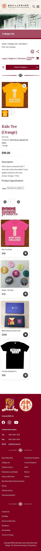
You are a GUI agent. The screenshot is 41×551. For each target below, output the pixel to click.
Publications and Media (10, 472)
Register (12, 58)
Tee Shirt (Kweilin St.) (9, 371)
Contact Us (5, 512)
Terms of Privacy (7, 535)
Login (4, 58)
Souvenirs (23, 44)
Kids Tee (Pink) (7, 249)
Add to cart (8, 210)
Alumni (26, 472)
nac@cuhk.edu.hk (14, 444)
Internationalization (8, 495)
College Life (12, 44)
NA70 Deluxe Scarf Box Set (11, 331)
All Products (14, 140)
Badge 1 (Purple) (7, 290)
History (4, 486)
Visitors (27, 476)
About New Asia (7, 458)
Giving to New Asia (8, 476)
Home (4, 44)
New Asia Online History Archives (13, 481)
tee (6, 146)
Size (4, 189)
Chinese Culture (7, 467)
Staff (26, 467)
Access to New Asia (8, 521)
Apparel (22, 140)
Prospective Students (31, 458)
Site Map (5, 516)
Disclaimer (5, 526)
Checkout (22, 58)
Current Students (30, 463)
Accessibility (6, 530)
